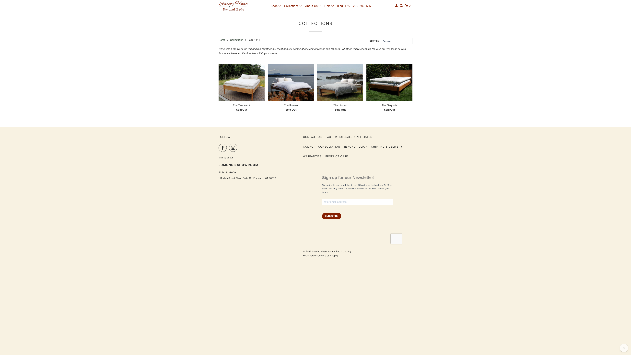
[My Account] (396, 6)
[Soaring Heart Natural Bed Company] (233, 6)
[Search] (401, 6)
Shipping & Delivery (386, 146)
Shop (274, 6)
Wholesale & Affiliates (353, 137)
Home (222, 39)
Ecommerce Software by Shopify (320, 255)
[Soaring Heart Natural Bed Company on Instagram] (234, 148)
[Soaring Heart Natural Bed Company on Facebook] (223, 148)
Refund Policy (355, 146)
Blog (340, 6)
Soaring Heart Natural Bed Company (331, 251)
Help (327, 6)
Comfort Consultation (321, 146)
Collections (291, 6)
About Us (311, 6)
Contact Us (312, 137)
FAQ (348, 6)
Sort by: (375, 41)
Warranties (312, 156)
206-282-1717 (362, 6)
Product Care (336, 156)
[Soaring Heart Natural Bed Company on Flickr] (240, 148)
